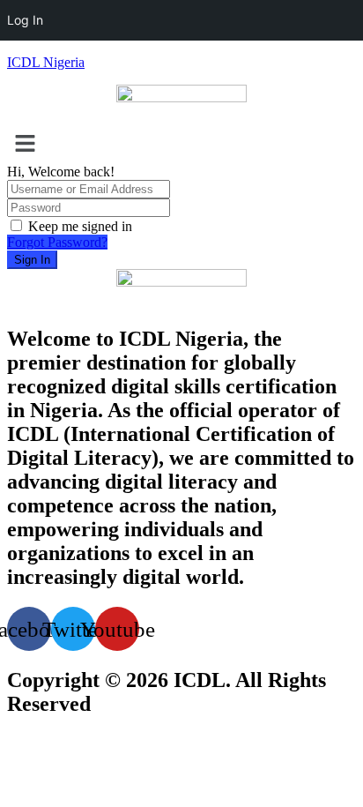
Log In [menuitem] (25, 19)
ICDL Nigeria (46, 62)
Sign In (32, 259)
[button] (181, 144)
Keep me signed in (80, 226)
